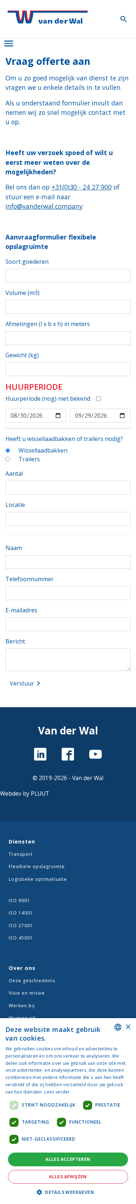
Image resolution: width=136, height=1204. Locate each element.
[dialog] (68, 1111)
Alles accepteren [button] (67, 1159)
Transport (21, 854)
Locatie (15, 505)
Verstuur (26, 683)
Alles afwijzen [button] (68, 1177)
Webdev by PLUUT (24, 793)
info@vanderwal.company (44, 206)
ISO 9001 (19, 900)
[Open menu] (8, 42)
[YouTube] (95, 755)
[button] (68, 1192)
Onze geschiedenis (32, 981)
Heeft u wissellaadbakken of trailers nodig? (64, 439)
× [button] (128, 1027)
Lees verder (57, 1092)
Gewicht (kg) (22, 355)
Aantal (14, 474)
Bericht (15, 641)
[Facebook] (68, 755)
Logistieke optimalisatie (38, 879)
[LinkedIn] (40, 755)
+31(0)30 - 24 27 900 (81, 187)
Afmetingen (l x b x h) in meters (47, 324)
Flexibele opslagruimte (37, 866)
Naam (13, 548)
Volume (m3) (22, 293)
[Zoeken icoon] (123, 19)
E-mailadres (21, 610)
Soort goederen (27, 262)
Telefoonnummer (29, 579)
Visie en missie (27, 993)
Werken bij (22, 1006)
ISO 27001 (21, 925)
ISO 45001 (21, 938)
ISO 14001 (21, 913)
